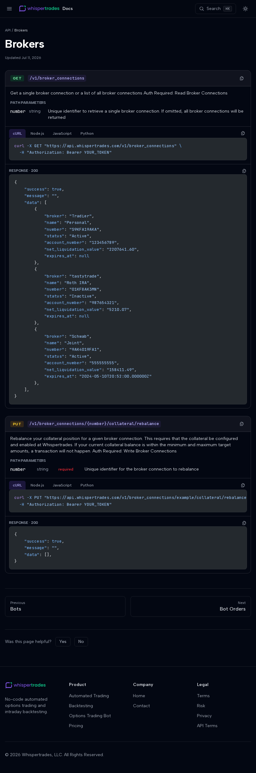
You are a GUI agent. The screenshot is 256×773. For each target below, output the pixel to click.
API (8, 30)
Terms (203, 695)
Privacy (204, 715)
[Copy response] (244, 171)
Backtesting (81, 705)
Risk (201, 705)
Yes (62, 641)
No (81, 641)
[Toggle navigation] (9, 8)
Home (139, 695)
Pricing (76, 725)
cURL (17, 133)
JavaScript (62, 133)
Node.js (37, 133)
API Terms (207, 725)
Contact (141, 705)
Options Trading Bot (90, 715)
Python (87, 133)
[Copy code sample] (243, 133)
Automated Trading (89, 695)
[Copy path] (242, 78)
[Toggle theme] (245, 8)
